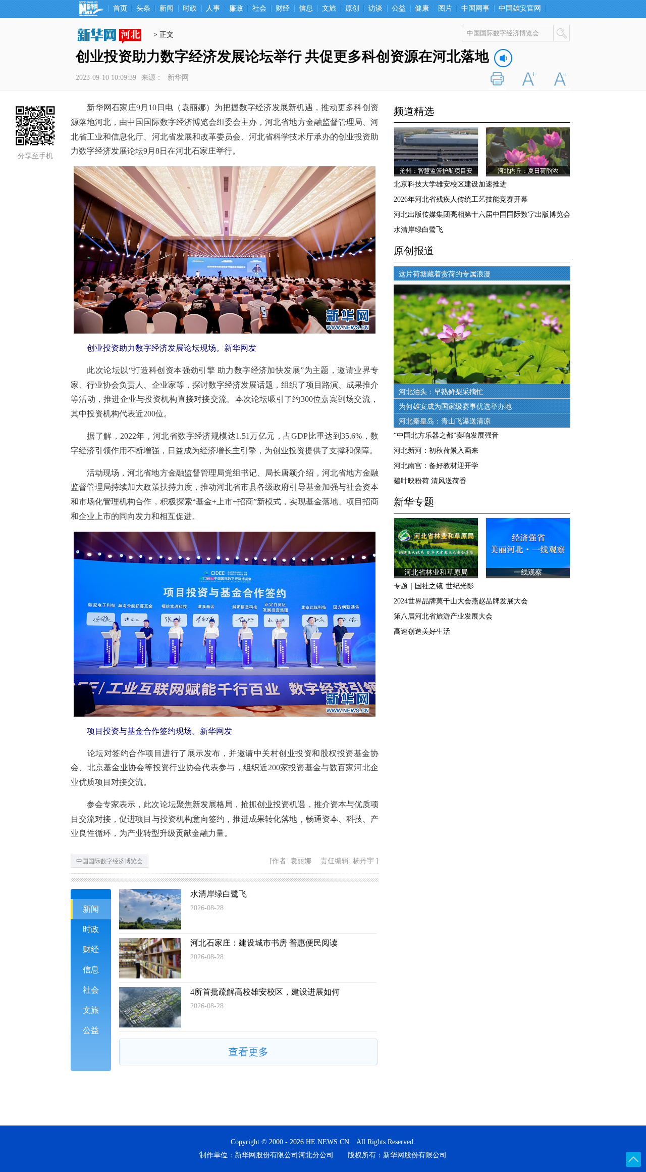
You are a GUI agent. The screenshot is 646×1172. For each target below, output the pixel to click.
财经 (283, 8)
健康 (422, 8)
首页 (120, 8)
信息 (306, 8)
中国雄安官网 (520, 8)
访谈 (375, 8)
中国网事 (475, 8)
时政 (190, 8)
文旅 (329, 8)
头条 (143, 8)
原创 (352, 8)
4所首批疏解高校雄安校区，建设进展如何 (265, 992)
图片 (445, 8)
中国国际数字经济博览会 (109, 861)
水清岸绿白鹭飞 (218, 893)
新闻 (166, 8)
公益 (399, 8)
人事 (213, 8)
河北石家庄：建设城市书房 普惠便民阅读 (264, 943)
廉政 (236, 8)
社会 (259, 8)
